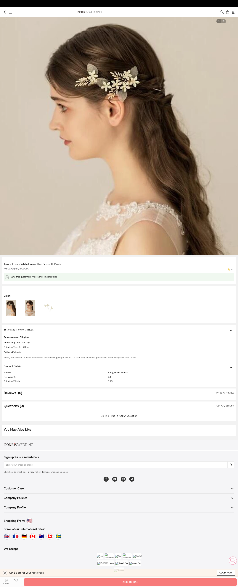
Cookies (64, 471)
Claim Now (225, 572)
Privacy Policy (34, 471)
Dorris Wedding (89, 12)
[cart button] (227, 12)
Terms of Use (48, 471)
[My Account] (233, 12)
